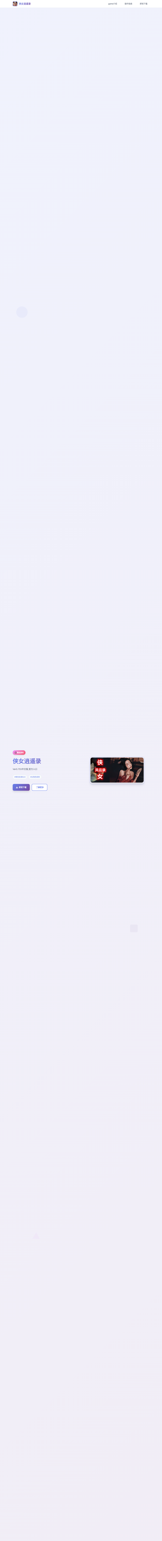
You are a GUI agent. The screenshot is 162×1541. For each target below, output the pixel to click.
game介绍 (112, 3)
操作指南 (128, 3)
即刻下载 (143, 3)
